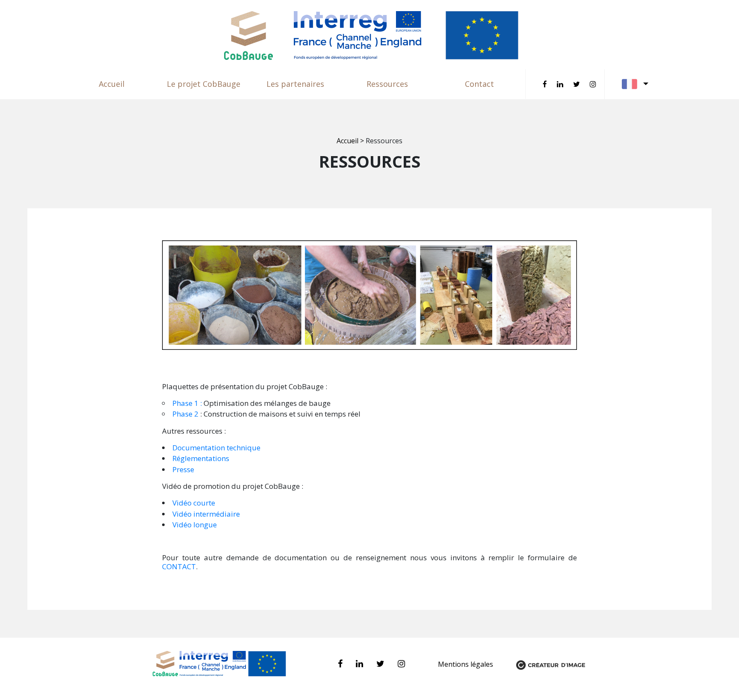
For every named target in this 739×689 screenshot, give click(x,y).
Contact (479, 84)
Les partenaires (295, 84)
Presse (183, 469)
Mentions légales (466, 664)
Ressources (387, 84)
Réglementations (200, 458)
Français (636, 84)
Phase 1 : (188, 403)
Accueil (111, 84)
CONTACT (179, 566)
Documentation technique (216, 447)
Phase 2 (185, 414)
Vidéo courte (194, 503)
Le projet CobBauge (203, 84)
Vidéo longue (194, 524)
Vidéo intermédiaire (206, 514)
